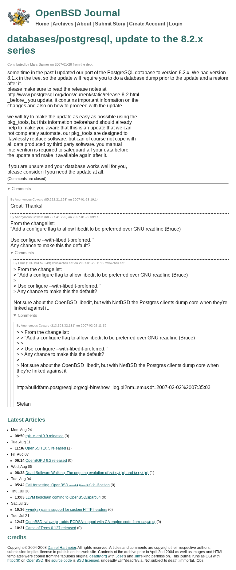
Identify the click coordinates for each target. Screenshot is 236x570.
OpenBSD (34, 560)
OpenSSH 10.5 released (45, 448)
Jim (137, 556)
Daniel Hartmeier (62, 547)
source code (61, 560)
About (84, 23)
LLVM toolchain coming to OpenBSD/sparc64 (63, 497)
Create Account (147, 23)
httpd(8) (13, 560)
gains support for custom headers (66, 509)
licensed (88, 560)
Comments (21, 188)
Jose (120, 556)
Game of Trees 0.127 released (51, 528)
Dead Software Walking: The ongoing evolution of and (87, 473)
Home (42, 23)
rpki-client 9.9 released (45, 436)
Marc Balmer (39, 64)
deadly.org (98, 556)
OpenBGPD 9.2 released (46, 460)
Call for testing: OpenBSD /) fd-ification (68, 485)
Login (176, 23)
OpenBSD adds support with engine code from (90, 522)
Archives (63, 23)
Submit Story (110, 23)
